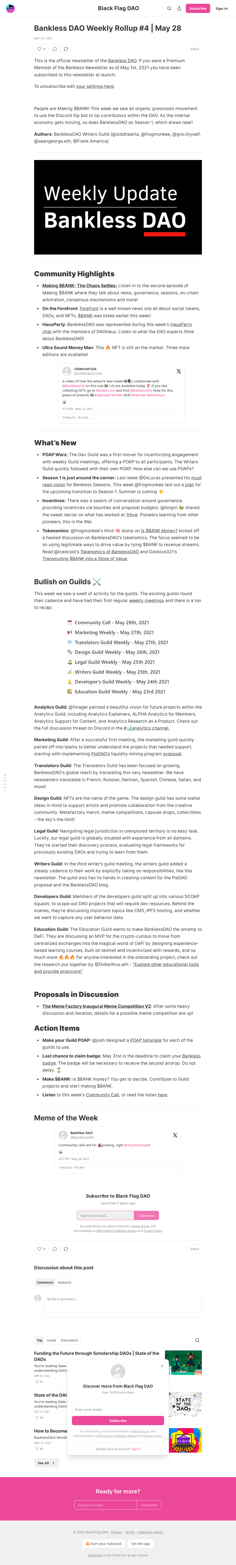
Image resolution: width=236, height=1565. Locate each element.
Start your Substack (106, 1543)
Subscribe (197, 8)
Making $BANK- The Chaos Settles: (79, 285)
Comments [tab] (45, 1282)
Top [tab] (39, 1340)
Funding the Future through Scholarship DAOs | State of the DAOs (96, 1356)
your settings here (95, 86)
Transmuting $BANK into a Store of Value (84, 558)
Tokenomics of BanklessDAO (109, 551)
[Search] (169, 8)
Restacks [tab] (64, 1282)
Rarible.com (105, 390)
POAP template (146, 1040)
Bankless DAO (122, 60)
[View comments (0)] (54, 49)
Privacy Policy (153, 1436)
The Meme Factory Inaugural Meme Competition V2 (96, 1006)
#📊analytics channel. (147, 728)
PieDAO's (100, 753)
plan (189, 484)
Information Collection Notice (116, 1436)
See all (43, 1462)
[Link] (27, 273)
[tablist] (54, 1282)
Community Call (102, 1095)
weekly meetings (146, 600)
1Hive (132, 514)
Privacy (116, 1532)
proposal (172, 753)
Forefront (89, 308)
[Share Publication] (179, 8)
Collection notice (150, 1532)
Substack (95, 1555)
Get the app (140, 1543)
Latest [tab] (51, 1340)
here (162, 1095)
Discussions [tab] (69, 1340)
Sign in (222, 8)
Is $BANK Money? (159, 530)
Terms (129, 1532)
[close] (162, 1366)
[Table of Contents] (5, 782)
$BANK (85, 315)
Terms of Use (140, 1431)
